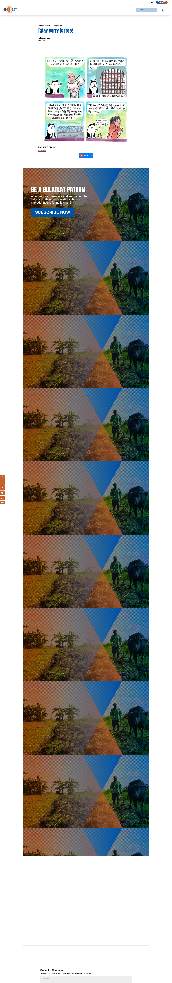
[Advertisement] (86, 915)
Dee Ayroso (45, 38)
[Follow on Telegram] (152, 2)
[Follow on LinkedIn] (143, 2)
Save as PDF (87, 155)
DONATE (162, 2)
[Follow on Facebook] (135, 2)
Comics (41, 26)
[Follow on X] (139, 2)
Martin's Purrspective (53, 26)
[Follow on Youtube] (148, 2)
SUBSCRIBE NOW (52, 213)
